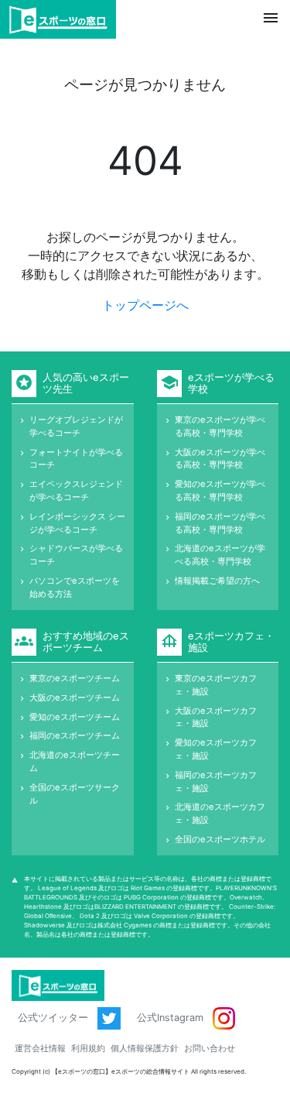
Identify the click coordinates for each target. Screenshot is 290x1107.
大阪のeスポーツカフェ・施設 (216, 717)
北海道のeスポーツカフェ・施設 (220, 813)
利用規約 (88, 1048)
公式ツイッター (54, 1017)
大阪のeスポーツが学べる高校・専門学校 (220, 459)
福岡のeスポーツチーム (74, 735)
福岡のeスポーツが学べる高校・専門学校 (220, 523)
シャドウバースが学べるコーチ (76, 555)
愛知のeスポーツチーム (74, 716)
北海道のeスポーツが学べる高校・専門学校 (220, 555)
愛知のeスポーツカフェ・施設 (216, 749)
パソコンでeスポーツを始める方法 (74, 587)
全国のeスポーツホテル (220, 839)
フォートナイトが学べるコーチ (76, 459)
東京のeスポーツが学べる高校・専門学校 (220, 426)
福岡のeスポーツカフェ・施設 (216, 781)
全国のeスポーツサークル (74, 794)
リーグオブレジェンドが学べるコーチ (76, 426)
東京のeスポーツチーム (74, 678)
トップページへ (145, 305)
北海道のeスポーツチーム (74, 761)
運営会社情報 (40, 1048)
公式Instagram (171, 1017)
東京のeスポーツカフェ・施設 (216, 685)
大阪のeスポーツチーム (74, 697)
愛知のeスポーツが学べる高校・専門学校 (220, 490)
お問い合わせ (209, 1048)
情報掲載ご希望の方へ (217, 580)
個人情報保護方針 (145, 1048)
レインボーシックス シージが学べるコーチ (77, 523)
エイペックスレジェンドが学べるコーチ (76, 490)
